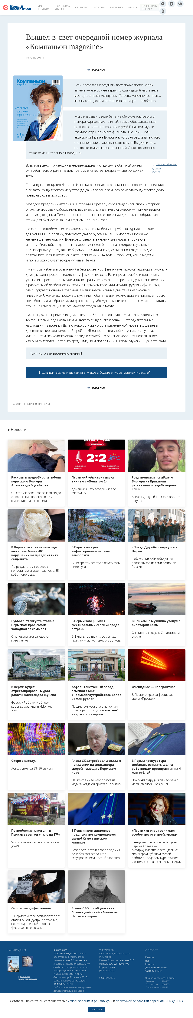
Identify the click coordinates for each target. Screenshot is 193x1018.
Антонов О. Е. (127, 960)
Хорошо (96, 1009)
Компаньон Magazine (37, 404)
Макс (153, 967)
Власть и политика (43, 7)
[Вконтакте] (180, 3)
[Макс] (171, 3)
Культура (99, 7)
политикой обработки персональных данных (149, 1001)
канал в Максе (85, 372)
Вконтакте (162, 967)
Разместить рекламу (149, 7)
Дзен (148, 967)
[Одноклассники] (162, 11)
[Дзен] (162, 3)
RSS (147, 960)
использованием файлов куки (90, 1001)
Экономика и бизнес (62, 7)
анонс (17, 404)
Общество (81, 7)
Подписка (150, 964)
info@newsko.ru (107, 977)
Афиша (132, 7)
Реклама (149, 957)
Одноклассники (153, 970)
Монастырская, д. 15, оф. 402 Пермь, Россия (114, 965)
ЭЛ (63, 984)
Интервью (116, 7)
